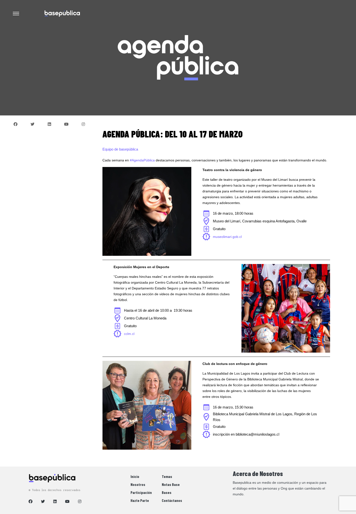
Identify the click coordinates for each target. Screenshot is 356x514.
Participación (141, 492)
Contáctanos (172, 500)
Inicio (135, 476)
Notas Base (171, 484)
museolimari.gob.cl (227, 237)
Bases (166, 492)
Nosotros (138, 484)
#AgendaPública (142, 160)
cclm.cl (129, 334)
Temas (167, 476)
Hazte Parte (140, 500)
